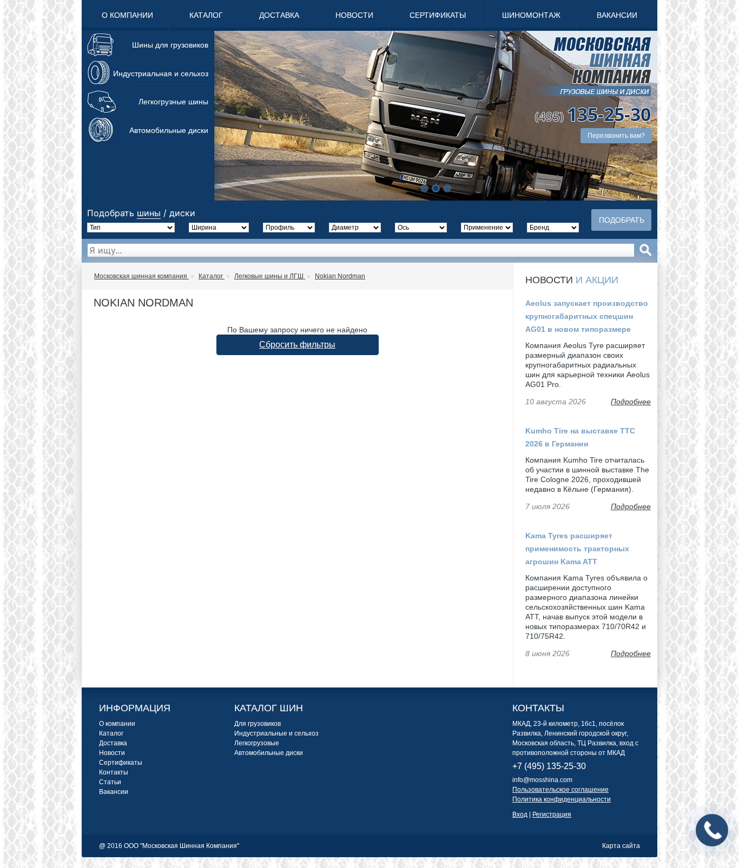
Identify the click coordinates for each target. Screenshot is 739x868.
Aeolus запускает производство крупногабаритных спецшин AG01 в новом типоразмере (586, 316)
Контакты (113, 772)
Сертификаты (438, 15)
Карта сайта (621, 846)
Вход (519, 814)
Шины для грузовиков (170, 45)
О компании (127, 15)
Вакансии (617, 15)
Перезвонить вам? (616, 135)
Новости (354, 15)
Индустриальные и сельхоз (276, 733)
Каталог (206, 15)
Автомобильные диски (168, 130)
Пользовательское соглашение (560, 789)
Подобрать (621, 220)
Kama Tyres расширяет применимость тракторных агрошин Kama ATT (577, 548)
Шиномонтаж (531, 15)
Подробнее (631, 401)
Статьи (110, 782)
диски (182, 213)
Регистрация (551, 814)
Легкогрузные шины (173, 101)
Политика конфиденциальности (561, 799)
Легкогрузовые (256, 743)
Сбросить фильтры (297, 344)
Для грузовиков (257, 723)
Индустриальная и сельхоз (160, 73)
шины (149, 213)
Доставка (279, 15)
